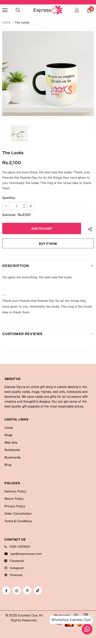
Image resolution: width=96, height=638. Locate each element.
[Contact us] (87, 629)
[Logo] (48, 10)
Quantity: (9, 198)
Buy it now (48, 244)
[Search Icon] (18, 10)
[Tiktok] (38, 591)
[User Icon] (77, 10)
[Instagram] (17, 591)
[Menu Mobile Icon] (5, 10)
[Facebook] (6, 591)
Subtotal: (9, 215)
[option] (48, 73)
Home (6, 22)
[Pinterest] (27, 591)
